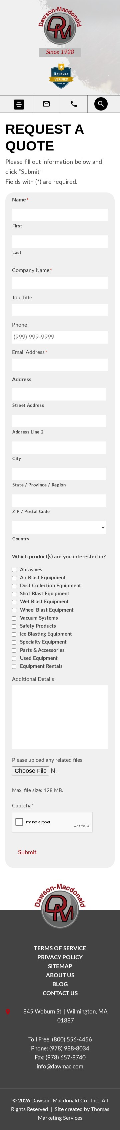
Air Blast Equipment (43, 577)
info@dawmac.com (60, 1066)
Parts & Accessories (42, 650)
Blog (60, 984)
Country (21, 539)
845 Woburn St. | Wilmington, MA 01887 (65, 1016)
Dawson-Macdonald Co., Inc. (65, 1100)
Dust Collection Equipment (50, 585)
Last (17, 253)
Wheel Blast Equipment (47, 610)
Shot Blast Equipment (44, 593)
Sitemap (60, 966)
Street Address (28, 406)
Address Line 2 (28, 432)
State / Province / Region (39, 485)
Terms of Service (60, 948)
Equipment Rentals (41, 666)
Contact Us (60, 993)
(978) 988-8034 (69, 1048)
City (16, 459)
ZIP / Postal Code (31, 512)
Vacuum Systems (39, 618)
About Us (60, 975)
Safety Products (38, 626)
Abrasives (31, 569)
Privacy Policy (60, 957)
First (17, 226)
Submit (27, 853)
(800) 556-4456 (72, 1039)
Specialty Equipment (43, 642)
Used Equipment (39, 658)
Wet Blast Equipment (44, 601)
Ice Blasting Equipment (46, 634)
